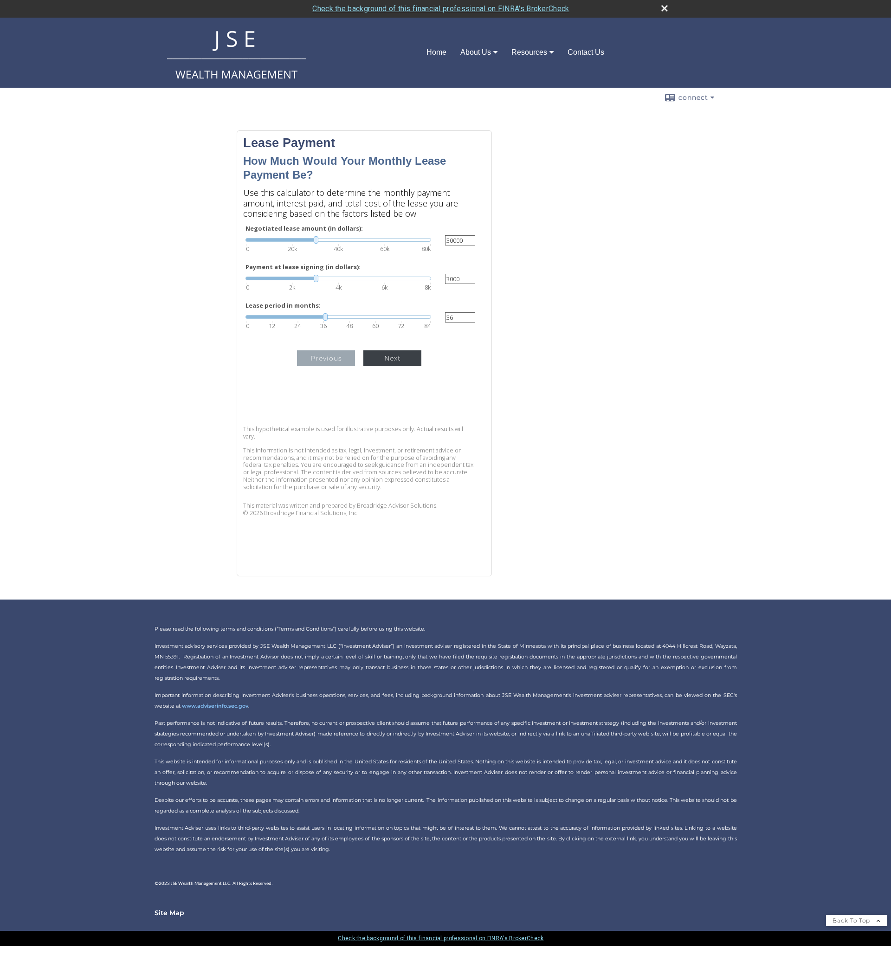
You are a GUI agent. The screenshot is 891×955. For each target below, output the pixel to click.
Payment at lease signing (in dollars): (303, 267)
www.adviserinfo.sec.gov (215, 706)
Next (392, 358)
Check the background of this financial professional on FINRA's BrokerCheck (440, 8)
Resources (529, 52)
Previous (326, 358)
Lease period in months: (283, 306)
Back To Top (852, 920)
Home (436, 52)
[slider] (338, 240)
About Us (475, 52)
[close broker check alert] (664, 8)
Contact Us (586, 52)
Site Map (169, 913)
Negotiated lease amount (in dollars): (304, 229)
